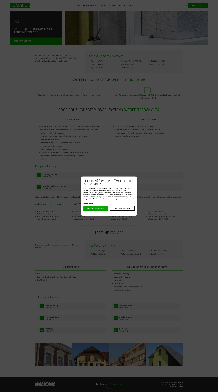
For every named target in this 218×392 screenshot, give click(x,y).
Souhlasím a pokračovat (96, 208)
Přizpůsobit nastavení (122, 208)
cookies (118, 188)
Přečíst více (87, 204)
